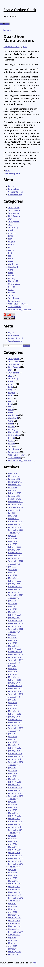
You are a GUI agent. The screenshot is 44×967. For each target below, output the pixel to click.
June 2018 (12, 702)
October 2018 (14, 691)
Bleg (10, 238)
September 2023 (15, 530)
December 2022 (15, 552)
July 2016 (12, 767)
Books (11, 244)
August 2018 (14, 697)
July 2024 (12, 513)
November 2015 (15, 790)
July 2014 (12, 835)
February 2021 (14, 615)
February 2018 (14, 714)
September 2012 (15, 898)
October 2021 (14, 592)
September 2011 (15, 932)
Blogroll (11, 241)
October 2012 (14, 895)
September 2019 (15, 660)
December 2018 (15, 685)
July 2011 (12, 937)
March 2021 (13, 612)
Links (7, 170)
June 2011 (12, 940)
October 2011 (14, 929)
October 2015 (14, 793)
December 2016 (15, 753)
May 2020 (12, 640)
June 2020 (12, 637)
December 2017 (15, 719)
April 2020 (12, 643)
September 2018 (15, 694)
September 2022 (15, 561)
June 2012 (12, 906)
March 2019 (13, 677)
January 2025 (14, 496)
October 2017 (14, 725)
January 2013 (14, 886)
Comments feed (15, 192)
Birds (10, 236)
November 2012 (15, 892)
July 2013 (12, 869)
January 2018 (14, 716)
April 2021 (12, 609)
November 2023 (15, 524)
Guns (10, 270)
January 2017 (14, 750)
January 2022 (14, 583)
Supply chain (14, 301)
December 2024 (15, 499)
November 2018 (15, 688)
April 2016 (12, 776)
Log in (11, 186)
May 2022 (12, 572)
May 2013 (12, 875)
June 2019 (12, 668)
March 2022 (13, 578)
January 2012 (14, 920)
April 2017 (12, 742)
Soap (10, 295)
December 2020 (15, 620)
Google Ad (13, 267)
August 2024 (14, 510)
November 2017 (15, 722)
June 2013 (12, 872)
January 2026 (14, 479)
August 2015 (14, 799)
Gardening (13, 264)
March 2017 (13, 745)
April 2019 (12, 674)
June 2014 (12, 838)
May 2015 (12, 807)
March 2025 (13, 490)
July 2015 (12, 801)
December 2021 (15, 586)
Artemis (11, 233)
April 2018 (12, 708)
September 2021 (15, 595)
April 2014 (12, 844)
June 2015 (12, 804)
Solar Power (13, 298)
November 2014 (15, 824)
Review (11, 292)
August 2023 (14, 532)
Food (10, 258)
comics (11, 250)
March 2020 (13, 646)
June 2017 (12, 736)
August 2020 (14, 632)
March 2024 (13, 518)
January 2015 (14, 818)
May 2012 (12, 909)
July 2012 (12, 903)
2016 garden (13, 207)
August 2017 (14, 731)
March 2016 (13, 779)
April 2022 (12, 575)
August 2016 (14, 765)
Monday (11, 278)
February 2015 (14, 816)
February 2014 (14, 849)
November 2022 (15, 555)
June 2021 (12, 603)
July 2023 (12, 535)
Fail (9, 255)
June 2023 (12, 538)
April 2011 (12, 946)
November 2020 (15, 623)
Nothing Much (14, 281)
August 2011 (14, 934)
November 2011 (15, 926)
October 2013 (14, 861)
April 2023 (12, 544)
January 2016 (14, 784)
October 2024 (14, 504)
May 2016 (12, 773)
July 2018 (12, 699)
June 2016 (12, 770)
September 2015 (15, 796)
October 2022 (14, 558)
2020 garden (13, 221)
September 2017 (15, 728)
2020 (10, 219)
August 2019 (14, 663)
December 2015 (15, 787)
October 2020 (14, 626)
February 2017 (14, 748)
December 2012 (15, 889)
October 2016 (14, 759)
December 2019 (15, 651)
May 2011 (12, 943)
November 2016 (15, 756)
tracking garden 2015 (18, 303)
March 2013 (13, 881)
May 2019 (12, 671)
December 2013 (15, 855)
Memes (11, 275)
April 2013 (12, 878)
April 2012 (12, 912)
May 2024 (12, 516)
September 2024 (15, 507)
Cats (10, 247)
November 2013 (15, 858)
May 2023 (12, 541)
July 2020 (12, 634)
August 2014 (14, 833)
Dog (10, 253)
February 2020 (14, 649)
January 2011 (14, 954)
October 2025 (14, 484)
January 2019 (14, 682)
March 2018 (13, 711)
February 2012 (14, 917)
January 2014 (14, 852)
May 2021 (12, 606)
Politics (11, 287)
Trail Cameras (14, 306)
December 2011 (15, 923)
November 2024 (15, 501)
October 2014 (14, 827)
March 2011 (13, 949)
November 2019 (15, 654)
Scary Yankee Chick (20, 9)
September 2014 (15, 830)
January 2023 (14, 549)
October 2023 (14, 527)
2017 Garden (14, 210)
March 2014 (13, 847)
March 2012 (13, 915)
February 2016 (14, 782)
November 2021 (15, 589)
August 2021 (14, 598)
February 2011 (14, 951)
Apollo (11, 230)
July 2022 (12, 566)
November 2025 (15, 482)
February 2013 (14, 883)
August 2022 (14, 564)
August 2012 (14, 900)
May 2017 (12, 739)
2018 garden (13, 213)
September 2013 (15, 864)
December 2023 (15, 521)
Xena (35, 962)
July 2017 (12, 733)
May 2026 (12, 473)
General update (12, 173)
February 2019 (14, 680)
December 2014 (15, 821)
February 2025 (14, 493)
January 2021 (14, 617)
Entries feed (13, 189)
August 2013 (14, 866)
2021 (10, 224)
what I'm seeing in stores (19, 309)
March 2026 (13, 476)
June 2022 (12, 569)
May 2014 (12, 841)
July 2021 (12, 600)
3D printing (13, 227)
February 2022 (14, 581)
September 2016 (15, 762)
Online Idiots (14, 284)
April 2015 (12, 810)
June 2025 (12, 487)
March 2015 (13, 813)
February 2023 (14, 547)
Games (11, 261)
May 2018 (12, 705)
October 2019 (14, 657)
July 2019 (12, 666)
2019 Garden (14, 216)
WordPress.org (15, 194)
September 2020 (15, 629)
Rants (8, 30)
